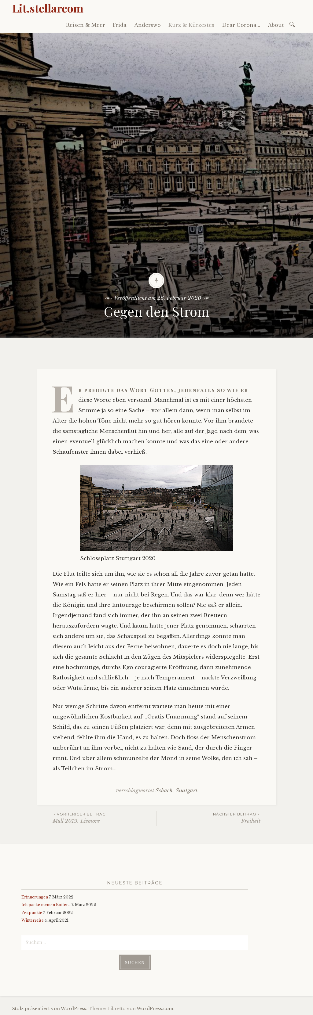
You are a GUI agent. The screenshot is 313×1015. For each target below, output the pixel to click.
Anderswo (147, 25)
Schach (164, 790)
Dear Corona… (241, 25)
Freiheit (236, 818)
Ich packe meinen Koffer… (46, 904)
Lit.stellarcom (47, 8)
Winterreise (32, 920)
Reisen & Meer (85, 25)
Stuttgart (186, 790)
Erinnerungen (34, 897)
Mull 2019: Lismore (79, 818)
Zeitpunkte (31, 912)
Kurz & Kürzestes (191, 25)
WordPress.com (155, 1008)
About (276, 25)
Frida (120, 25)
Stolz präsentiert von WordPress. (49, 1008)
